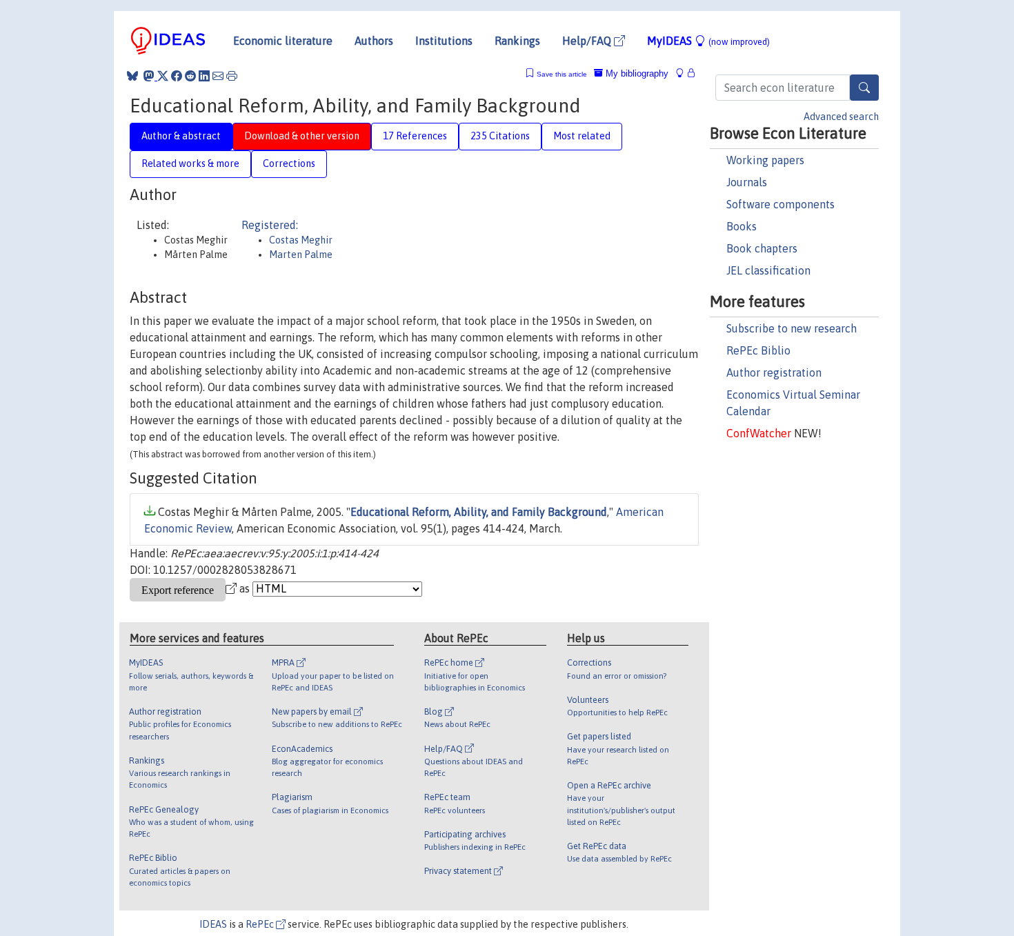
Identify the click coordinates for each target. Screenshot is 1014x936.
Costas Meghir (300, 240)
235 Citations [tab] (500, 135)
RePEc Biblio (758, 350)
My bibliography (635, 73)
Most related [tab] (581, 135)
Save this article (562, 74)
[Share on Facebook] (176, 76)
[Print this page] (231, 76)
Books (741, 226)
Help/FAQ (588, 40)
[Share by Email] (217, 76)
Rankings (517, 40)
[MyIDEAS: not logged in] (683, 73)
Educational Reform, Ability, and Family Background (478, 512)
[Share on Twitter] (162, 76)
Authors (374, 40)
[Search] (864, 87)
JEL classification (768, 270)
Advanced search (841, 116)
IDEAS (213, 924)
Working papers (765, 160)
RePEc (261, 924)
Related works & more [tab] (190, 163)
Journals (746, 182)
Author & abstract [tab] (181, 135)
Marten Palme (300, 254)
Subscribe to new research (791, 328)
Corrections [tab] (289, 163)
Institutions (444, 40)
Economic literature (282, 40)
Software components (780, 204)
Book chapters (761, 248)
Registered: (269, 225)
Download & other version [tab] (301, 135)
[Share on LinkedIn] (204, 76)
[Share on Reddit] (190, 76)
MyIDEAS (708, 40)
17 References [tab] (415, 135)
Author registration (774, 372)
